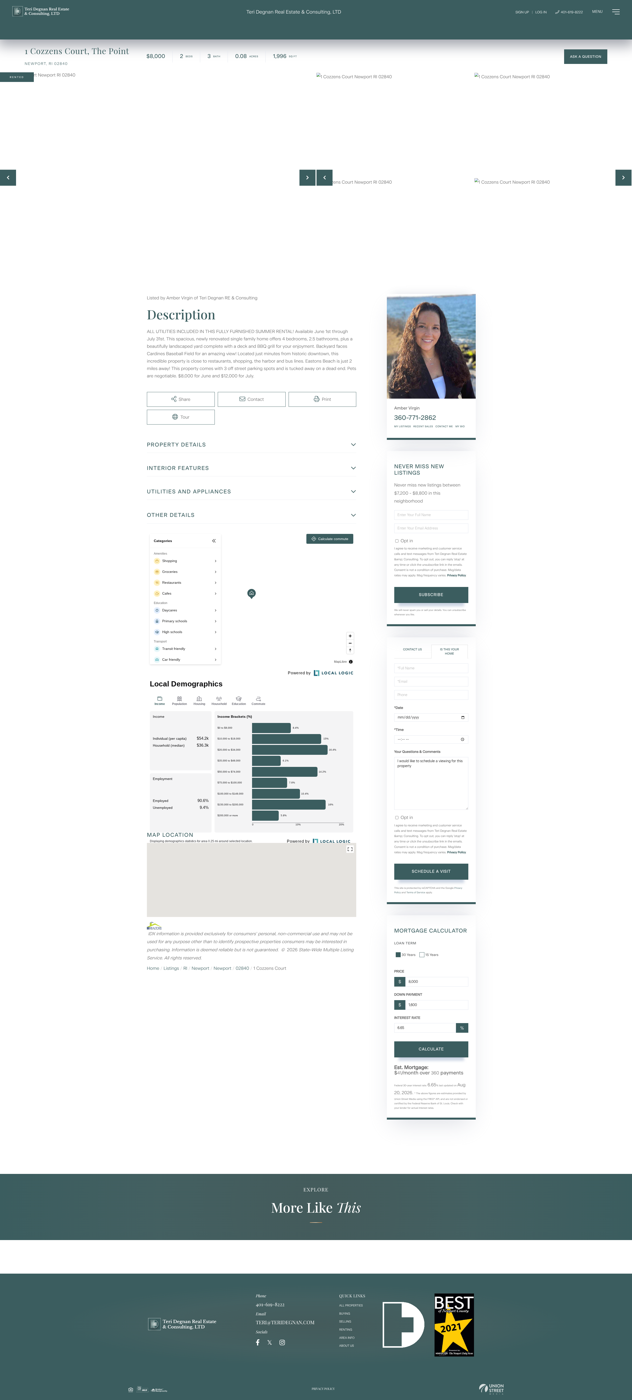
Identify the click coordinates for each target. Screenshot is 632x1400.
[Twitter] (269, 1342)
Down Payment (408, 994)
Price (399, 971)
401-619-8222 (571, 12)
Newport (200, 968)
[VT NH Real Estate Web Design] (491, 1389)
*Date (398, 708)
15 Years (431, 955)
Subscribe (431, 594)
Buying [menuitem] (344, 1313)
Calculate (431, 1049)
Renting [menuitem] (345, 1329)
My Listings (402, 426)
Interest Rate (407, 1018)
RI (185, 968)
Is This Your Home (449, 651)
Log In (541, 12)
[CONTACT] (585, 56)
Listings (171, 968)
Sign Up (522, 12)
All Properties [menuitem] (351, 1305)
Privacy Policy (456, 575)
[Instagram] (282, 1342)
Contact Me (444, 426)
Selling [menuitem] (345, 1321)
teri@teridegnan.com (285, 1322)
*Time (399, 730)
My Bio (460, 426)
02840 (242, 968)
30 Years (408, 955)
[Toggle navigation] (606, 11)
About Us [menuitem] (346, 1345)
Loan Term (405, 943)
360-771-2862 (415, 418)
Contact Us (412, 649)
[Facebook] (258, 1342)
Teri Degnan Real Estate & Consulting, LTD (293, 12)
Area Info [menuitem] (347, 1338)
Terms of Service (415, 892)
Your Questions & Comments (417, 752)
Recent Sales (423, 426)
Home (153, 968)
